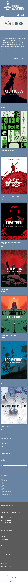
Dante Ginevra (7, 483)
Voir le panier (4, 563)
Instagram (15, 578)
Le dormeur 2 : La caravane (9, 335)
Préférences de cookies (7, 546)
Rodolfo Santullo (7, 494)
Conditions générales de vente (9, 542)
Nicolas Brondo (7, 491)
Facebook (12, 578)
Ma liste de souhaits (6, 566)
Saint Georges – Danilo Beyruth (10, 196)
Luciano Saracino (7, 489)
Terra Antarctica (6, 426)
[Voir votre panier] (22, 15)
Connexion (4, 560)
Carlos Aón (6, 480)
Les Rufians (4, 381)
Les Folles (4, 105)
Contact (3, 536)
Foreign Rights (5, 539)
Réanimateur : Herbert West (9, 150)
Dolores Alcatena (8, 486)
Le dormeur (4, 289)
